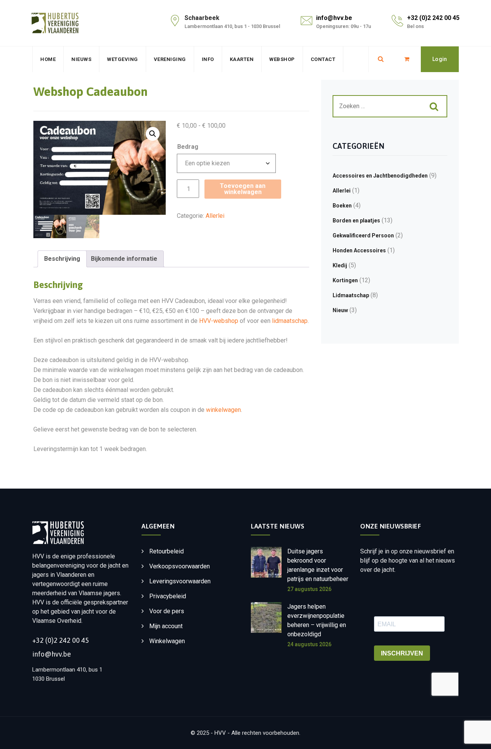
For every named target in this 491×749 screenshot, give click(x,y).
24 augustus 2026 (309, 644)
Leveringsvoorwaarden (180, 581)
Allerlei (215, 215)
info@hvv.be (334, 17)
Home (48, 59)
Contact (323, 59)
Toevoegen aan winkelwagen (242, 189)
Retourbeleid (166, 551)
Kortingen (345, 280)
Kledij (340, 265)
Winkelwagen (167, 641)
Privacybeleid (167, 596)
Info (208, 59)
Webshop (282, 59)
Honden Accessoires (359, 250)
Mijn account (166, 626)
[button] (153, 134)
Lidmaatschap (351, 295)
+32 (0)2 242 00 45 (433, 17)
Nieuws (81, 59)
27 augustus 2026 (309, 589)
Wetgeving (122, 59)
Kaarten (242, 59)
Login (439, 59)
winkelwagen (223, 409)
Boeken (342, 205)
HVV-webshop (218, 320)
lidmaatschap (290, 320)
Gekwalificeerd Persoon (363, 235)
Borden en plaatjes (356, 220)
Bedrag (187, 146)
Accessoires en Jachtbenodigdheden (380, 176)
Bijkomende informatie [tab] (124, 258)
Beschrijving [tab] (62, 258)
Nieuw (340, 310)
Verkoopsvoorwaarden (179, 566)
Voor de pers (166, 611)
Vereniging (170, 59)
